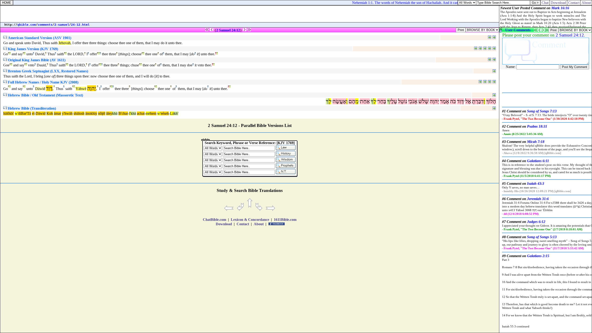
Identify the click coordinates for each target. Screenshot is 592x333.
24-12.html (80, 25)
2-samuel (61, 25)
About (586, 3)
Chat (545, 3)
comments (45, 25)
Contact (573, 3)
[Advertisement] (250, 14)
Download (558, 3)
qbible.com (26, 25)
